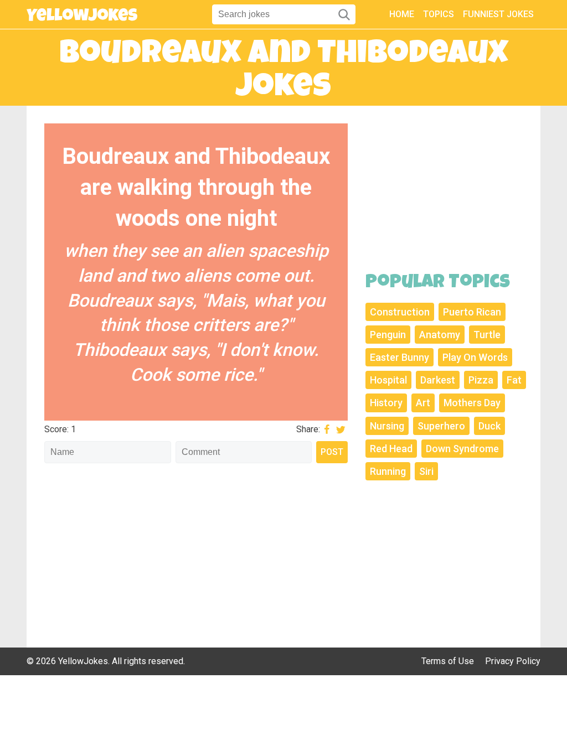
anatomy (439, 334)
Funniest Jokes (498, 14)
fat (514, 380)
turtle (487, 334)
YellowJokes (83, 661)
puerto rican (472, 312)
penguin (388, 334)
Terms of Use (447, 661)
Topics (438, 14)
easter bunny (399, 357)
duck (489, 426)
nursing (387, 426)
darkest (437, 380)
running (388, 471)
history (386, 402)
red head (391, 448)
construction (400, 312)
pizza (480, 380)
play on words (475, 357)
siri (426, 471)
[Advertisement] (196, 549)
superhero (441, 426)
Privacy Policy (512, 661)
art (423, 402)
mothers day (472, 402)
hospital (388, 380)
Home (401, 14)
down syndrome (462, 448)
